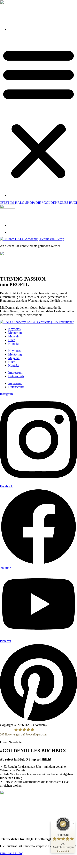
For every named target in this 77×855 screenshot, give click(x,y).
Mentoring (15, 332)
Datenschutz (16, 376)
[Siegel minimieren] (73, 823)
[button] (38, 113)
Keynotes (14, 329)
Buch (11, 340)
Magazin (14, 336)
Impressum (15, 372)
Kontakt (13, 343)
